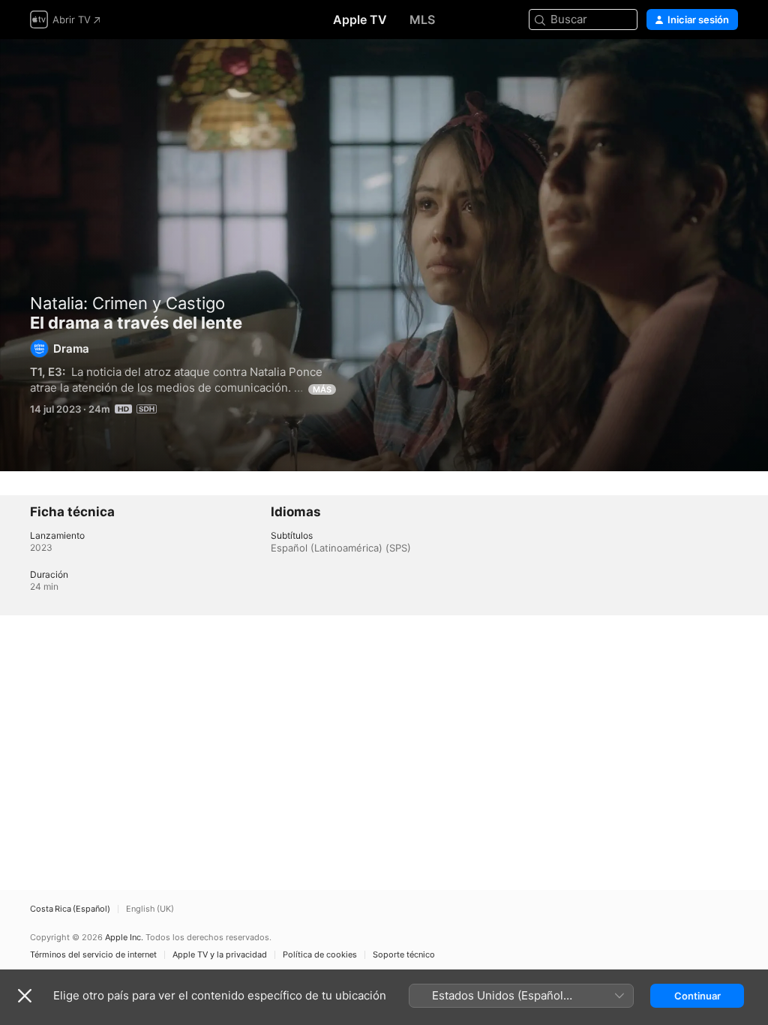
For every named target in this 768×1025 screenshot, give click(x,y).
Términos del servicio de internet (93, 955)
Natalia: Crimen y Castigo (127, 303)
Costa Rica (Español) (70, 909)
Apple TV (360, 19)
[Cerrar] (25, 995)
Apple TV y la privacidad (219, 955)
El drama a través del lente (384, 255)
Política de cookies (320, 955)
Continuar (697, 996)
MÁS (322, 389)
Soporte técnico (404, 955)
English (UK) (150, 909)
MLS (422, 19)
